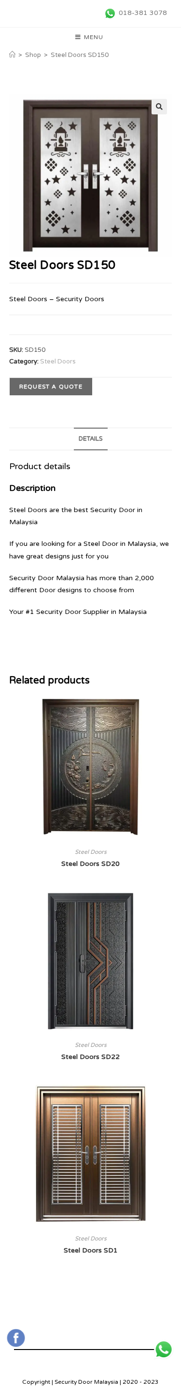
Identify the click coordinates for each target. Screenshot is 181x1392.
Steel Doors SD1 (91, 1250)
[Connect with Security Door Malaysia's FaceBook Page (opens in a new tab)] (16, 1338)
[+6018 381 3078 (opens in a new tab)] (163, 1349)
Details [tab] (91, 439)
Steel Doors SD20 (90, 864)
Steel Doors (58, 361)
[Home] (12, 55)
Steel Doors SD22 (90, 1057)
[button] (159, 106)
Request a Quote (51, 386)
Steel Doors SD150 (80, 55)
